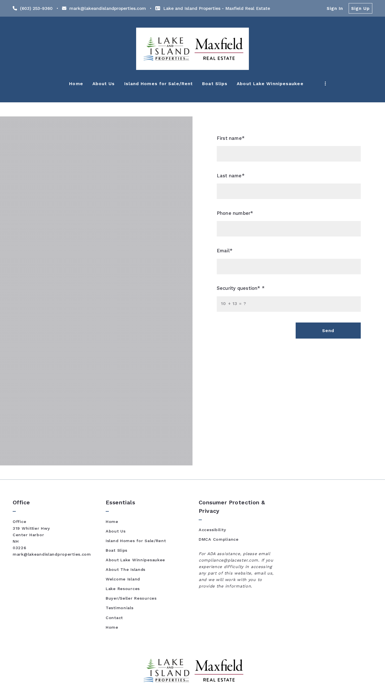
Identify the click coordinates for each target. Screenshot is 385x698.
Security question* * (241, 288)
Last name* (231, 175)
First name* (231, 138)
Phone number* (235, 213)
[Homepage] (192, 49)
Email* (225, 250)
